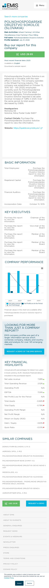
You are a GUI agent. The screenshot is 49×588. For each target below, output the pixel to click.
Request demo (10, 531)
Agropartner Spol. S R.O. (14, 493)
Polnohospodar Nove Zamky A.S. (18, 461)
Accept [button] (19, 583)
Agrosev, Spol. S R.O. (12, 451)
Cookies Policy (9, 578)
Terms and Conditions (14, 558)
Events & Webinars (12, 536)
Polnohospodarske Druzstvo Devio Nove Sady (24, 466)
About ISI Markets (12, 520)
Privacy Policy (10, 564)
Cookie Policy (10, 569)
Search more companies (16, 17)
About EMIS (8, 515)
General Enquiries (12, 526)
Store (6, 553)
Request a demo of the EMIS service (24, 351)
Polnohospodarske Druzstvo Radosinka (23, 456)
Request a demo (36, 503)
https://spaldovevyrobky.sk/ (27, 128)
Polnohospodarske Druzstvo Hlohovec (22, 477)
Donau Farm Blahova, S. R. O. (16, 447)
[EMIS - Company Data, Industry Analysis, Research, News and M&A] (10, 6)
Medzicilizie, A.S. (10, 472)
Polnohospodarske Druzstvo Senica (21, 488)
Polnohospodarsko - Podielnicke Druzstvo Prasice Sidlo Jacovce (24, 483)
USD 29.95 (26, 54)
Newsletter (9, 542)
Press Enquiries (11, 547)
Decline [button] (29, 583)
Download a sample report (15, 66)
